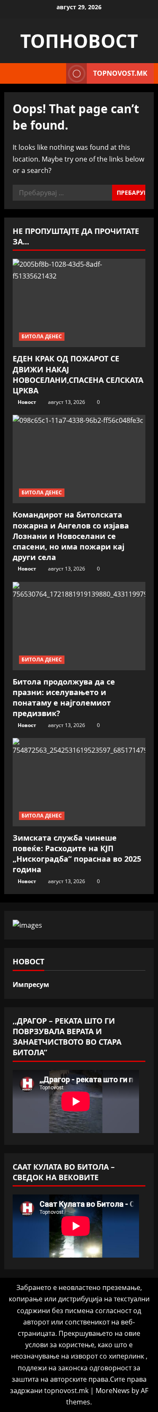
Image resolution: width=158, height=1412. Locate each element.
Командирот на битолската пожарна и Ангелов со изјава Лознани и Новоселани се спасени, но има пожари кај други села (71, 536)
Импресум (31, 984)
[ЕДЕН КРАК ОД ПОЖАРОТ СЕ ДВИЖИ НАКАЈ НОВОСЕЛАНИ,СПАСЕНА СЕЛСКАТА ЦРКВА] (79, 303)
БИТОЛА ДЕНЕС (41, 336)
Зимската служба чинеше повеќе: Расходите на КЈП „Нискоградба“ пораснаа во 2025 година (77, 854)
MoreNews (113, 1390)
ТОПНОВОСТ (79, 40)
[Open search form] (55, 74)
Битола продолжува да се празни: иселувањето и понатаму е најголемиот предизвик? (64, 698)
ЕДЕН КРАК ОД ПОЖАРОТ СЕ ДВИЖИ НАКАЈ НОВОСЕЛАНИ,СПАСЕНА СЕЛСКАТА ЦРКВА (78, 374)
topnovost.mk (120, 73)
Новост (27, 402)
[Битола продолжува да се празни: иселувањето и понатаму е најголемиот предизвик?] (79, 626)
